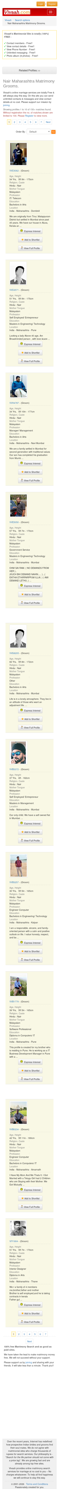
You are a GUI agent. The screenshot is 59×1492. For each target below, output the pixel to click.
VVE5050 (14, 522)
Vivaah (8, 20)
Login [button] (40, 4)
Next (48, 122)
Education (14, 201)
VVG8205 (14, 653)
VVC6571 (14, 289)
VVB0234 (14, 1129)
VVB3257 (14, 882)
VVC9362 (14, 170)
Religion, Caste (17, 182)
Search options (22, 20)
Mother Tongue (17, 188)
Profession (14, 195)
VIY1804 (13, 1241)
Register (29, 115)
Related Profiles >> (29, 70)
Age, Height (15, 176)
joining (6, 105)
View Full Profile (31, 248)
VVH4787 (14, 402)
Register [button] (52, 4)
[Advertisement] (31, 615)
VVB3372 (14, 769)
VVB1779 (14, 1001)
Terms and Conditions (37, 1484)
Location (13, 207)
